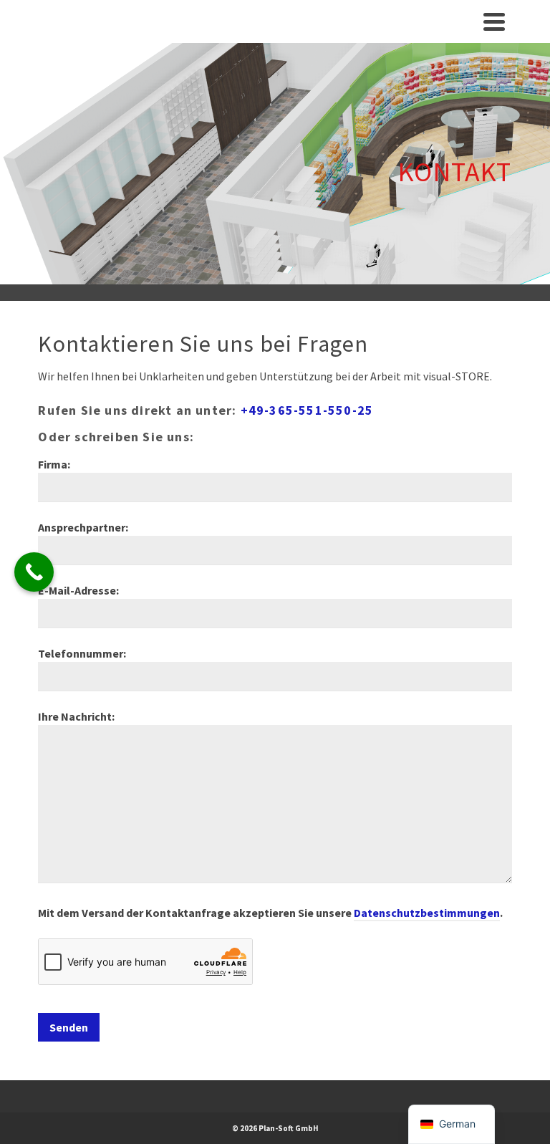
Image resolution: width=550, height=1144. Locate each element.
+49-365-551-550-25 (307, 410)
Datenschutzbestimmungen (427, 912)
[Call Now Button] (34, 572)
